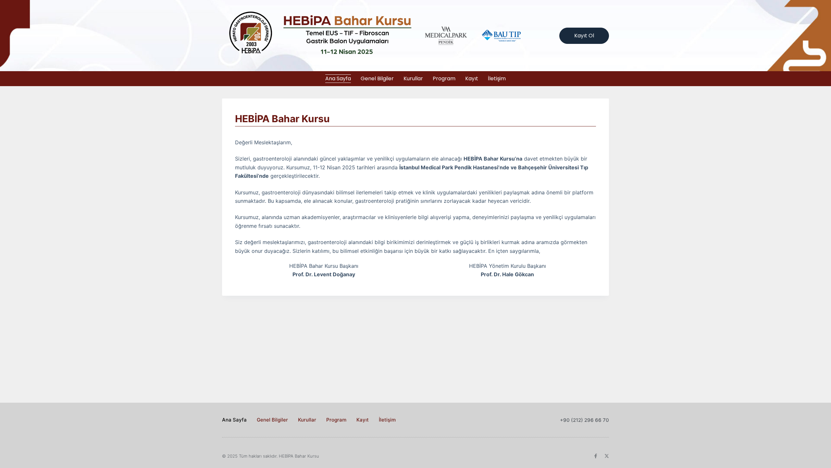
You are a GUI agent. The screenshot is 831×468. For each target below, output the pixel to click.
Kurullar (413, 78)
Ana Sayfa (338, 78)
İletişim (497, 78)
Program (444, 78)
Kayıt (471, 78)
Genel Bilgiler (377, 78)
